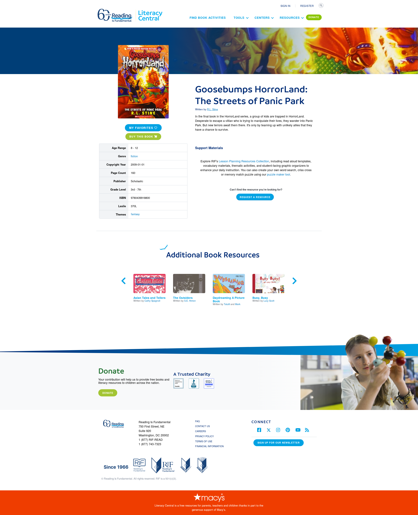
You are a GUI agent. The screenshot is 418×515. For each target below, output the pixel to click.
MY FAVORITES (141, 128)
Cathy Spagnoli (152, 300)
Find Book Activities (208, 17)
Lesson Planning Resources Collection (244, 161)
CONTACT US (203, 426)
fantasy (135, 214)
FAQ (197, 421)
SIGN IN (285, 6)
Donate (107, 392)
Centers (262, 17)
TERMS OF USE (205, 441)
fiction (134, 156)
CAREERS (200, 431)
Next (294, 281)
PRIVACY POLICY (204, 436)
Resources (290, 17)
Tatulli (227, 304)
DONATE (313, 17)
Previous (123, 281)
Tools (239, 17)
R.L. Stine (212, 109)
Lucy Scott (269, 300)
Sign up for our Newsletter (278, 442)
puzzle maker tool (278, 174)
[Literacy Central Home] (150, 10)
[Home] (117, 10)
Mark (237, 304)
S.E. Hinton (190, 300)
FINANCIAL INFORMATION (209, 446)
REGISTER (307, 6)
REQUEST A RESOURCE (255, 197)
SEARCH (321, 5)
